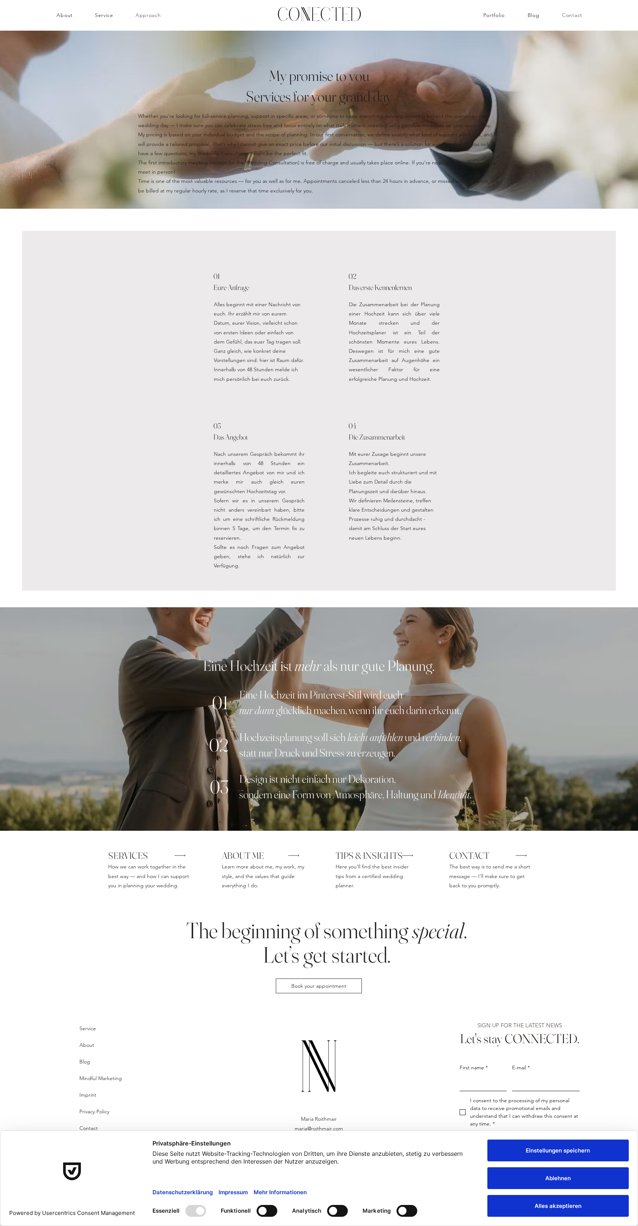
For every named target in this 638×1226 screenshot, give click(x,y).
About (86, 1045)
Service (87, 1028)
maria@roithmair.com (319, 1128)
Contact (88, 1128)
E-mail (521, 1067)
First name (474, 1067)
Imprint (87, 1095)
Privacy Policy (94, 1111)
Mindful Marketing (100, 1078)
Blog (84, 1061)
